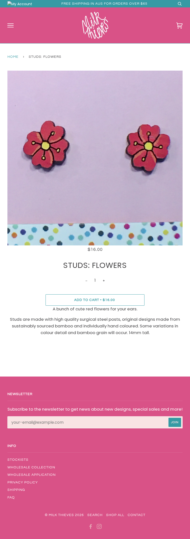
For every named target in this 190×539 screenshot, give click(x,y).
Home (13, 57)
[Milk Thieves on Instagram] (99, 527)
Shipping (16, 490)
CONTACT (136, 515)
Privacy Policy (22, 482)
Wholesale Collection (31, 467)
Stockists (17, 459)
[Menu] (10, 25)
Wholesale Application (31, 475)
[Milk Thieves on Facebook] (90, 527)
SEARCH (95, 515)
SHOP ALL (115, 515)
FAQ (11, 497)
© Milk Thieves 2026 (64, 515)
